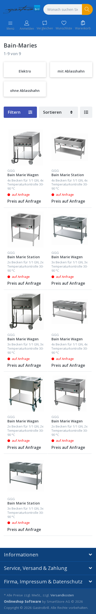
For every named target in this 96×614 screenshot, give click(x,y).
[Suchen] (87, 9)
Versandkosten (62, 595)
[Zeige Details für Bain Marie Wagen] (25, 147)
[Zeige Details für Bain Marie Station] (69, 147)
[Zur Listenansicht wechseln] (86, 112)
